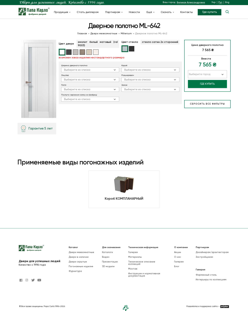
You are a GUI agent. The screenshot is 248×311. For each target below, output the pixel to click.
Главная (82, 33)
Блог (176, 266)
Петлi (63, 85)
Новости (134, 12)
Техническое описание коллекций (141, 263)
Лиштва (65, 75)
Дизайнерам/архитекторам (212, 252)
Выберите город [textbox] (200, 74)
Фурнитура (75, 271)
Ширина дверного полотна (74, 66)
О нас (177, 257)
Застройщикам (204, 257)
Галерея (133, 252)
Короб (124, 66)
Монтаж (132, 269)
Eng (227, 2)
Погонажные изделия (81, 266)
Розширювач (127, 75)
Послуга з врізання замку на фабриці (79, 95)
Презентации (110, 262)
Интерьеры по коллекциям (211, 279)
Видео (105, 257)
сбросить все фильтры (207, 104)
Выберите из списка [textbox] (77, 70)
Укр (214, 2)
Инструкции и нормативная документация (144, 274)
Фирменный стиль (206, 275)
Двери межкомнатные (103, 33)
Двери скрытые (78, 262)
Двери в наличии (79, 257)
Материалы (135, 257)
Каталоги (107, 252)
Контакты (186, 12)
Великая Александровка (191, 2)
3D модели (108, 266)
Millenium (126, 33)
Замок (124, 85)
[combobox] (90, 69)
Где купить (209, 12)
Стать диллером (88, 12)
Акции (177, 252)
